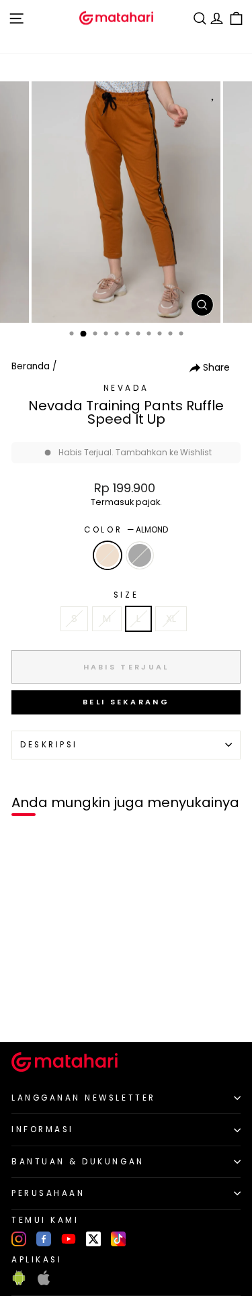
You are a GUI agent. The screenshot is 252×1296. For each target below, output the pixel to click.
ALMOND (107, 555)
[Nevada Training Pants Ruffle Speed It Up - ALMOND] (26, 1009)
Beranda (30, 366)
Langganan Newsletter (83, 1098)
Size (126, 595)
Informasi (42, 1129)
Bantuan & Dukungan (77, 1161)
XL (171, 618)
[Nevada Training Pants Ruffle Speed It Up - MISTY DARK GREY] (41, 1009)
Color (125, 529)
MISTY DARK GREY (139, 555)
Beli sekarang (126, 701)
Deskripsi (49, 744)
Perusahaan (48, 1193)
